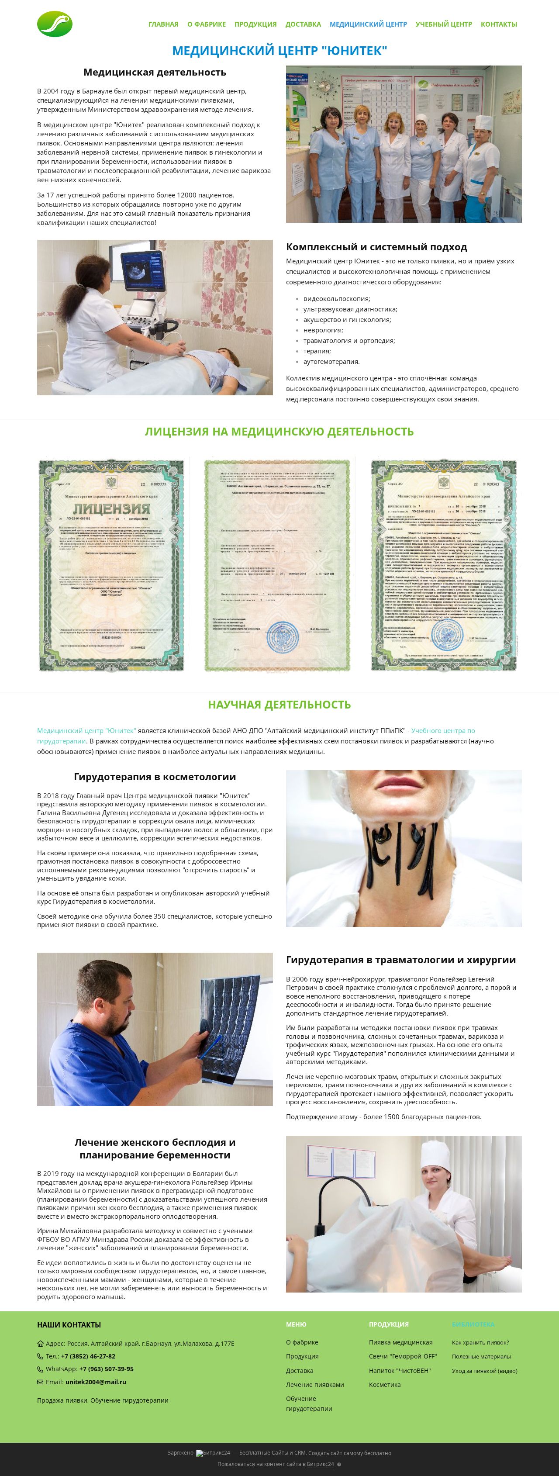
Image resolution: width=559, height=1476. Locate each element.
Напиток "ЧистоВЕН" (400, 1370)
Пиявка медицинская (401, 1342)
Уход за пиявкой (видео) (485, 1371)
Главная (163, 24)
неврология (323, 329)
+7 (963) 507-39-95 (106, 1369)
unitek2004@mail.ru (96, 1382)
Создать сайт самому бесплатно (349, 1453)
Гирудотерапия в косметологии (103, 901)
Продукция (256, 24)
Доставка (303, 24)
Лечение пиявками (315, 1384)
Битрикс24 (320, 1464)
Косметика (385, 1384)
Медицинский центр (368, 24)
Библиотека (473, 1324)
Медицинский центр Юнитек (333, 260)
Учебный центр (444, 24)
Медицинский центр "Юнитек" (86, 730)
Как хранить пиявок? (480, 1342)
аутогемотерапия (331, 361)
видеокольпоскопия (336, 298)
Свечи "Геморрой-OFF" (403, 1356)
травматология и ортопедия (348, 340)
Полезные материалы (481, 1356)
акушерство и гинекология (347, 319)
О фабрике (206, 24)
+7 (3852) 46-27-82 (88, 1356)
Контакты (499, 24)
